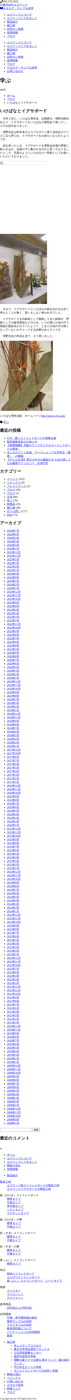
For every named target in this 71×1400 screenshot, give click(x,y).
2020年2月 (13, 674)
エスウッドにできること (22, 18)
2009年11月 (14, 1069)
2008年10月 (14, 1115)
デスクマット (15, 1297)
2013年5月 (13, 940)
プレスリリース (16, 486)
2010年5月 (13, 1047)
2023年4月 (13, 609)
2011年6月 (13, 1008)
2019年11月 (14, 685)
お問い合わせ (15, 71)
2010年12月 (14, 1026)
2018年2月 (13, 742)
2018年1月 (13, 746)
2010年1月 (13, 1062)
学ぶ (6, 422)
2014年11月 (14, 875)
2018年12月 (14, 713)
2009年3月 (13, 1098)
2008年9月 (13, 1119)
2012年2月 (13, 983)
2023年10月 (14, 599)
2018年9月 (13, 721)
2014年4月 (13, 900)
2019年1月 (13, 710)
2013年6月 (13, 936)
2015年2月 (13, 864)
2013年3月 (13, 947)
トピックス (14, 482)
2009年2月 (13, 1101)
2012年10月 (14, 965)
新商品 (11, 504)
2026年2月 (13, 545)
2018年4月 (13, 739)
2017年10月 (14, 753)
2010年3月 (13, 1054)
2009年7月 (13, 1083)
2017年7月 (13, 760)
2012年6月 (13, 972)
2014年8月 (13, 886)
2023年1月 (13, 620)
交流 (9, 496)
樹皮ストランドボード (20, 1273)
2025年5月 (13, 559)
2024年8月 (13, 577)
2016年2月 (13, 821)
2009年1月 (13, 1105)
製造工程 (5, 1181)
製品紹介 (12, 21)
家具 (9, 1335)
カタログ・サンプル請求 (18, 8)
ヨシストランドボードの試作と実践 (36, 1370)
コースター (14, 1290)
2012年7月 (13, 968)
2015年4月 (13, 857)
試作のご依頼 (15, 29)
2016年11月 (14, 789)
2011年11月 (14, 990)
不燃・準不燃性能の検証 (22, 1317)
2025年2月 (13, 566)
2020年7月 (13, 660)
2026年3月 (13, 541)
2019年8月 (13, 695)
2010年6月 (13, 1044)
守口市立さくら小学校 (27, 1367)
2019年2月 (13, 706)
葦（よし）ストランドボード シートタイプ (34, 1280)
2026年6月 (13, 534)
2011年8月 (13, 1001)
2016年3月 (13, 818)
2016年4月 (13, 814)
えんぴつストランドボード (23, 1277)
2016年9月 (13, 796)
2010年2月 (13, 1058)
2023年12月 (14, 591)
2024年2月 (13, 584)
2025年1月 (13, 570)
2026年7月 (13, 530)
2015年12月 (14, 828)
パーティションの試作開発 (23, 1332)
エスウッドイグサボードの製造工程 (29, 1188)
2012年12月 (14, 958)
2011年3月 (13, 1015)
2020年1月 (13, 677)
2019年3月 (13, 703)
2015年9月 (13, 839)
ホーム (11, 95)
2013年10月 (14, 922)
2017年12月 (14, 749)
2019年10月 (14, 688)
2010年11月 (14, 1029)
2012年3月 (13, 979)
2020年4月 (13, 667)
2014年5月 (13, 896)
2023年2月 (13, 616)
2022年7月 (13, 638)
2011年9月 (13, 997)
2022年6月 (13, 642)
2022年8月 (13, 634)
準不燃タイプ (15, 1206)
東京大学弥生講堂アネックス (32, 1349)
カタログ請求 (15, 1385)
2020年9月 (13, 652)
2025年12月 (14, 552)
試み (9, 514)
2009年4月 (13, 1094)
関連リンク (14, 1388)
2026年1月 (13, 548)
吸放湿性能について (19, 1328)
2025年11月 (14, 555)
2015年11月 (14, 832)
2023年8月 (13, 606)
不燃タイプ (14, 1202)
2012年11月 (14, 961)
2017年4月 (13, 771)
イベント (12, 478)
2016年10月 (14, 792)
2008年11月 (14, 1112)
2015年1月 (13, 868)
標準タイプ (14, 1198)
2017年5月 (13, 767)
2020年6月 (13, 663)
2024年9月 (13, 573)
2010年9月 (13, 1033)
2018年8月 (13, 724)
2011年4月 (13, 1011)
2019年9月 (13, 692)
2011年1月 (13, 1022)
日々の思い (14, 511)
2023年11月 (14, 595)
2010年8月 (13, 1037)
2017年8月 (13, 756)
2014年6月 (13, 893)
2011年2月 (13, 1019)
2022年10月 (14, 627)
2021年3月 (13, 649)
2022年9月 (13, 631)
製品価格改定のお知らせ (22, 441)
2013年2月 (13, 950)
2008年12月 (14, 1108)
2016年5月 (13, 810)
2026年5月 (13, 537)
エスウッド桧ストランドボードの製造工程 (33, 1185)
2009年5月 (13, 1090)
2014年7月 (13, 889)
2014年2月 (13, 907)
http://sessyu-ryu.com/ (53, 415)
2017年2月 (13, 778)
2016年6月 (13, 807)
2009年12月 (14, 1065)
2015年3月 (13, 861)
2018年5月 (13, 735)
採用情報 (12, 32)
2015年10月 (14, 835)
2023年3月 (13, 613)
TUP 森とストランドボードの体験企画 (31, 438)
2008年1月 (13, 1123)
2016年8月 (13, 800)
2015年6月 (13, 850)
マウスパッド (15, 1294)
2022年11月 (14, 624)
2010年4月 (13, 1051)
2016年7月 (13, 803)
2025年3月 (13, 563)
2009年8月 (13, 1080)
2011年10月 (14, 993)
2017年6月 (13, 764)
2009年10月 (14, 1072)
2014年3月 (13, 904)
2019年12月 (14, 681)
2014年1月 (13, 911)
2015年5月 (13, 853)
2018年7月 (13, 728)
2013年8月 (13, 929)
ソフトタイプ (15, 1209)
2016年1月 (13, 825)
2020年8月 (13, 656)
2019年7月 (13, 699)
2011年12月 (14, 986)
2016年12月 (14, 785)
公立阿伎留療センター (27, 1352)
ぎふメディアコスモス (27, 1345)
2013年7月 (13, 932)
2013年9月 (13, 925)
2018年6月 (13, 731)
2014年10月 (14, 879)
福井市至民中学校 (25, 1356)
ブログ (11, 36)
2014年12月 (14, 871)
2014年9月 (13, 882)
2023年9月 (13, 602)
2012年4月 (13, 975)
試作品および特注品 (19, 1307)
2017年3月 (13, 774)
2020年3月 (13, 670)
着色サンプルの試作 (19, 1321)
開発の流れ (14, 1165)
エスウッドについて (19, 14)
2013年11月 (14, 918)
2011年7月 (13, 1004)
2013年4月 (13, 943)
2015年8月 (13, 843)
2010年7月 (13, 1040)
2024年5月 (13, 581)
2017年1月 (13, 782)
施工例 (11, 25)
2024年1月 (13, 588)
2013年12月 (14, 914)
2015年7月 (13, 846)
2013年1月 (13, 954)
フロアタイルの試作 (19, 1324)
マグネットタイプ (18, 1213)
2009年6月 (13, 1087)
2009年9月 (13, 1076)
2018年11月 (14, 717)
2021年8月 (13, 645)
